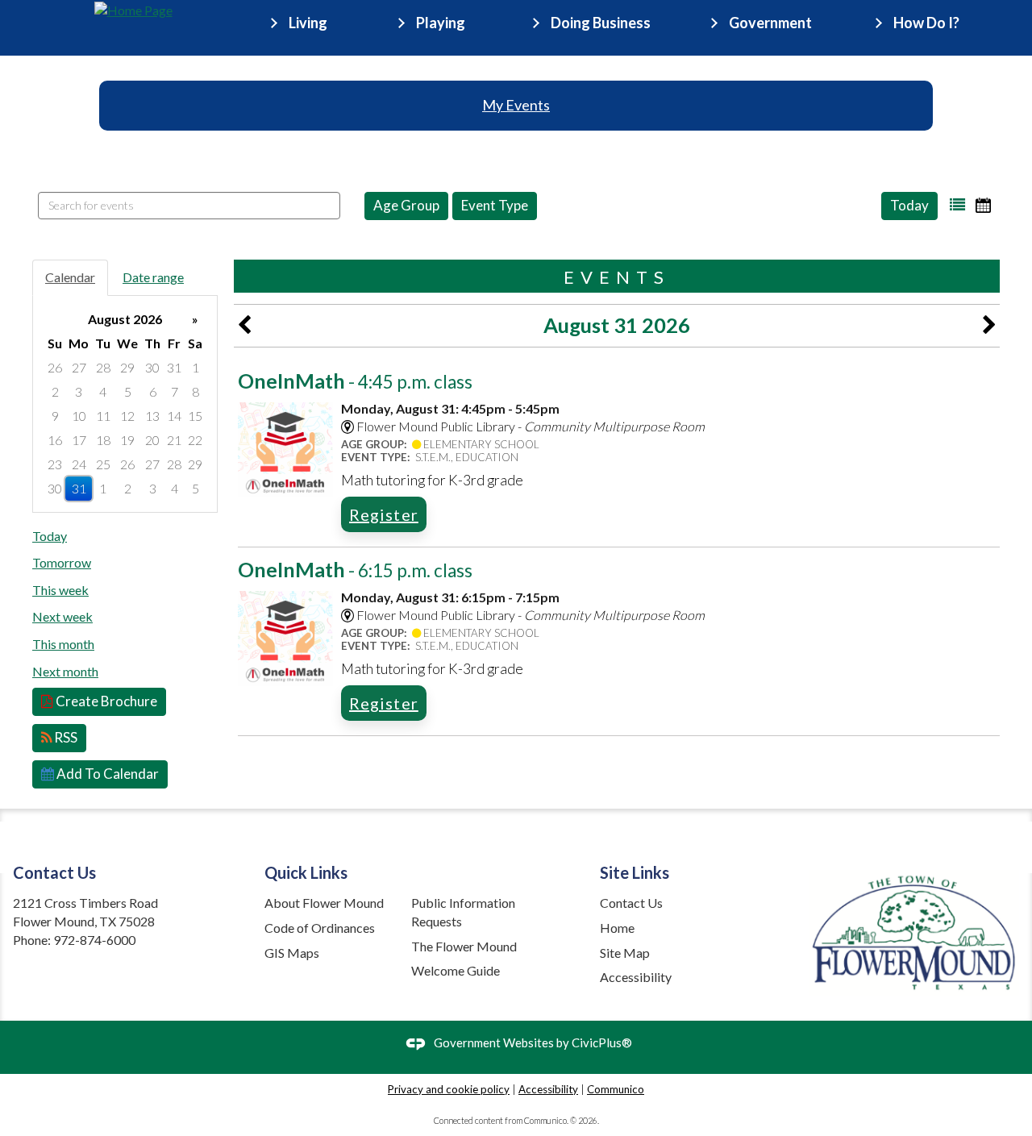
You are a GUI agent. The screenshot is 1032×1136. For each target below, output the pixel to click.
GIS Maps (291, 952)
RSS (64, 737)
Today (909, 205)
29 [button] (127, 367)
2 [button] (55, 391)
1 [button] (195, 367)
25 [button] (103, 464)
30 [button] (152, 367)
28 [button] (103, 367)
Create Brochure (105, 701)
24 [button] (79, 464)
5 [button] (127, 391)
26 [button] (55, 367)
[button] (957, 205)
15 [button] (195, 415)
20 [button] (152, 439)
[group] (125, 404)
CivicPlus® (602, 1042)
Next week (62, 616)
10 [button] (79, 415)
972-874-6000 (94, 939)
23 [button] (55, 464)
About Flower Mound (324, 902)
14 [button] (174, 415)
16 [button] (55, 439)
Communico (615, 1089)
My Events (516, 105)
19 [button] (127, 439)
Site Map (625, 952)
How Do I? (926, 22)
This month (63, 643)
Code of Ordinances (319, 927)
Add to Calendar (106, 773)
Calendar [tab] (70, 277)
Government (770, 22)
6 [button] (152, 391)
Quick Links (305, 872)
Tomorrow (61, 562)
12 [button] (127, 415)
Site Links (634, 872)
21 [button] (174, 439)
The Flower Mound (464, 946)
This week (60, 589)
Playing (440, 22)
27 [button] (79, 367)
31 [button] (174, 367)
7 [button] (174, 391)
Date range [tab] (153, 277)
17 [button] (79, 439)
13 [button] (152, 415)
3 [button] (78, 391)
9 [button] (55, 415)
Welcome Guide (455, 970)
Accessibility (636, 976)
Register (383, 514)
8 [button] (195, 391)
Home (617, 927)
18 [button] (103, 439)
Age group (406, 205)
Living (308, 22)
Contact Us (631, 902)
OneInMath (355, 380)
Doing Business (601, 22)
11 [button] (103, 415)
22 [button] (195, 439)
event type (494, 205)
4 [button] (102, 391)
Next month (65, 671)
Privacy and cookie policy (449, 1089)
